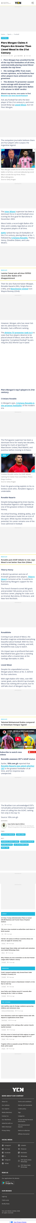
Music (3, 953)
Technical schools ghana (10, 841)
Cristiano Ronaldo (19, 237)
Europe (3, 943)
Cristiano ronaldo (27, 841)
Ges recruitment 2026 (21, 844)
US (2, 924)
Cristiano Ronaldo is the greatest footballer (17, 404)
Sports (9, 34)
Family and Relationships (8, 1011)
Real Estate (4, 1020)
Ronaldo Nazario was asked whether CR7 (17, 767)
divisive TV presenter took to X (18, 332)
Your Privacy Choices (20, 1222)
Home (3, 34)
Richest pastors (7, 844)
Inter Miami (10, 211)
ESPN (3, 232)
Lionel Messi (20, 104)
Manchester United (19, 288)
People (3, 1039)
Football (16, 34)
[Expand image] (34, 150)
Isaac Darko (20, 55)
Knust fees (5, 847)
